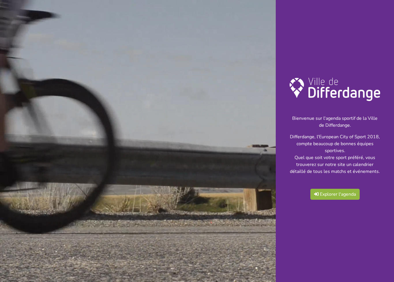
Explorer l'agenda (337, 194)
